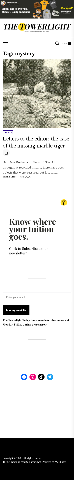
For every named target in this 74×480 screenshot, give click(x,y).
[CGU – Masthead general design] (37, 2)
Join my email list (16, 310)
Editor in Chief (9, 177)
